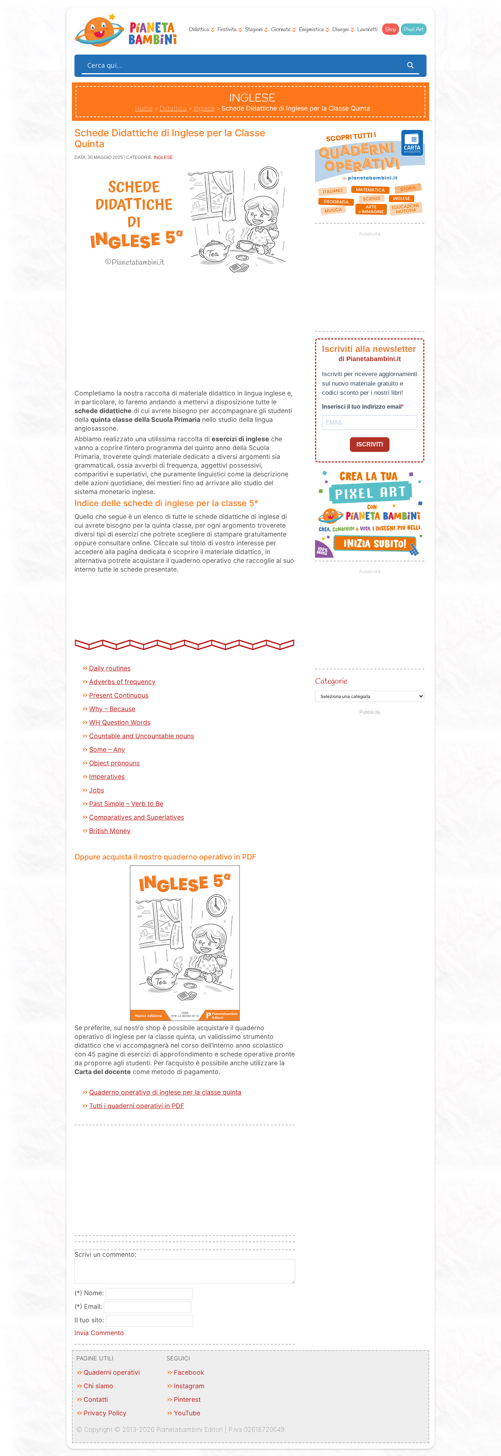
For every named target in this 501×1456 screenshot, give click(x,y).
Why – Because (112, 709)
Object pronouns (114, 763)
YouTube (187, 1413)
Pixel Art (414, 29)
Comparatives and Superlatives (136, 817)
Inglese (204, 108)
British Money (110, 831)
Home (144, 108)
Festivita (227, 29)
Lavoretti (367, 29)
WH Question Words (119, 722)
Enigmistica (311, 29)
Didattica (199, 29)
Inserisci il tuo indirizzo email (362, 407)
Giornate (280, 29)
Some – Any (107, 749)
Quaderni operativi (112, 1372)
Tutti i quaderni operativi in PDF (136, 1106)
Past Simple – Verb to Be (126, 803)
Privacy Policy (105, 1413)
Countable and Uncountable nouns (141, 736)
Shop (390, 29)
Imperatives (107, 776)
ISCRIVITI (369, 444)
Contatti (96, 1399)
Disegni (340, 29)
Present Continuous (119, 695)
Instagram (189, 1386)
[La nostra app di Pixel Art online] (370, 555)
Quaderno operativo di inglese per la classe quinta (165, 1092)
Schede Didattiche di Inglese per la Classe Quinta (169, 138)
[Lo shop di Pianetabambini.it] (369, 173)
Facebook (189, 1372)
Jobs (96, 790)
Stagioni (254, 29)
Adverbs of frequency (122, 682)
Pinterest (187, 1399)
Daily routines (110, 668)
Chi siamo (98, 1386)
